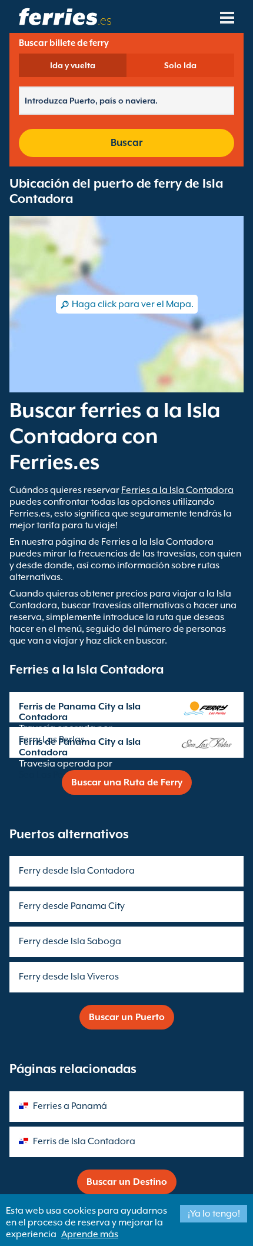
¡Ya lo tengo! (214, 1213)
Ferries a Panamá (70, 1106)
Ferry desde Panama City (72, 906)
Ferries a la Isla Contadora (177, 490)
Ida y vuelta (72, 65)
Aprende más (89, 1234)
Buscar (126, 142)
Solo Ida (180, 65)
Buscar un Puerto (127, 1017)
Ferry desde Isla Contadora (77, 870)
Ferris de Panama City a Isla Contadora (80, 711)
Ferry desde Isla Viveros (69, 976)
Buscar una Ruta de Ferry (126, 782)
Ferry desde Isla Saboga (70, 941)
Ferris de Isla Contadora (84, 1141)
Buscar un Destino (126, 1182)
